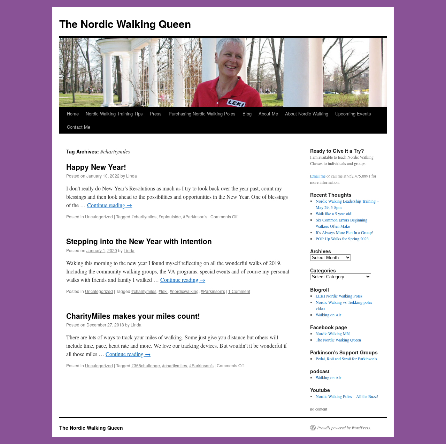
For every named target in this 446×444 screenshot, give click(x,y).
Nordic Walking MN (333, 333)
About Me (268, 113)
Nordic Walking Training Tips (114, 113)
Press (156, 113)
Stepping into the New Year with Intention (139, 241)
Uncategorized (99, 216)
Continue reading (109, 205)
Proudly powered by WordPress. (344, 427)
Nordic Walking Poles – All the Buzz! (347, 396)
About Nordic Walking (306, 113)
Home (73, 113)
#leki (163, 291)
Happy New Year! (96, 166)
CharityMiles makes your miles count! (133, 315)
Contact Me (78, 126)
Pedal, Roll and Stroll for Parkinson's (346, 358)
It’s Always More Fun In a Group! (344, 232)
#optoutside (170, 216)
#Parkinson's (195, 216)
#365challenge (145, 365)
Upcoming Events (353, 113)
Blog (247, 113)
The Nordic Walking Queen (125, 23)
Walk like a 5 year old (333, 213)
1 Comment (239, 291)
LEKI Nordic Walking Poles (339, 296)
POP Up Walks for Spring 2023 (342, 238)
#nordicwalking (184, 291)
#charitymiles (143, 216)
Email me (317, 176)
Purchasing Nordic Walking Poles (202, 113)
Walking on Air (328, 314)
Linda (131, 176)
